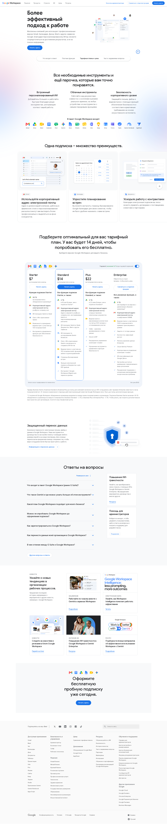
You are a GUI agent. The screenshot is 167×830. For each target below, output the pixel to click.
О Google (68, 815)
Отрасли (47, 3)
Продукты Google (80, 815)
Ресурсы (68, 3)
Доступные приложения (37, 737)
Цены (60, 3)
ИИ (54, 3)
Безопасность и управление (56, 738)
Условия (59, 815)
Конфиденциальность (46, 815)
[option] (50, 58)
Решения (27, 3)
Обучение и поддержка (128, 737)
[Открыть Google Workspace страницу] (11, 3)
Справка (92, 815)
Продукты (37, 3)
